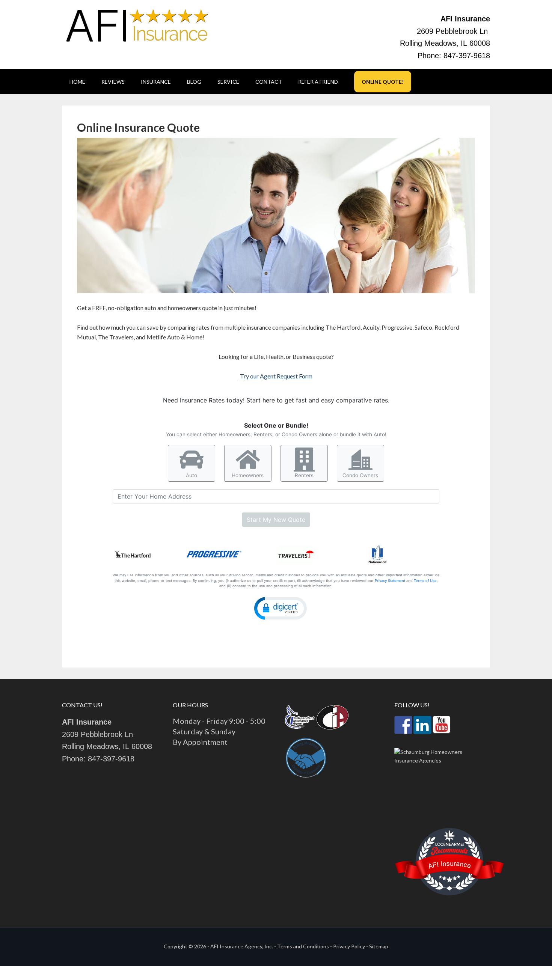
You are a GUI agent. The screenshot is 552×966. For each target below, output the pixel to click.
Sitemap (378, 946)
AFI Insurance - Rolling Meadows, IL (137, 26)
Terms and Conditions (303, 946)
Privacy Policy (349, 946)
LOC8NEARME (450, 844)
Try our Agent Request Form (276, 376)
